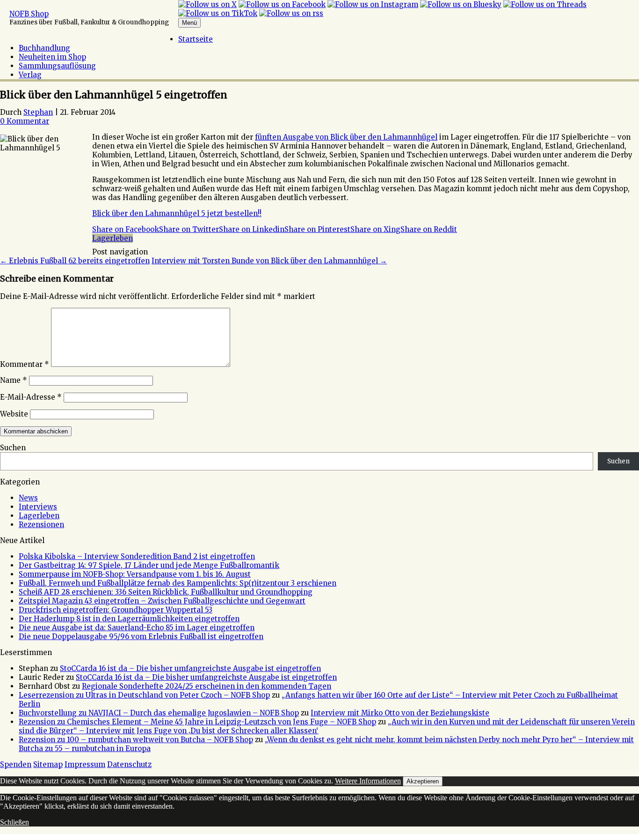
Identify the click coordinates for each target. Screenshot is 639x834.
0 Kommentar (24, 121)
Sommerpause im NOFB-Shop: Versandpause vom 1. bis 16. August (135, 574)
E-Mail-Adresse (31, 397)
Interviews (38, 506)
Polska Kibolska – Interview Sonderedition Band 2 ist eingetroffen (137, 556)
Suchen (13, 447)
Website (14, 414)
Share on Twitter (189, 229)
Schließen (14, 822)
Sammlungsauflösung (57, 65)
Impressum (85, 764)
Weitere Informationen (368, 781)
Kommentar (24, 364)
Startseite (195, 39)
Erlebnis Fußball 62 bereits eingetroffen (75, 260)
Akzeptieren (423, 781)
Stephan (38, 112)
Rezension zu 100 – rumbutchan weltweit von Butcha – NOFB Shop (136, 739)
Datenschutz (129, 764)
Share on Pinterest (317, 229)
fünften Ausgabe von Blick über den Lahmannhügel (346, 137)
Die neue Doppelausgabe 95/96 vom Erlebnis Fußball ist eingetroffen (141, 636)
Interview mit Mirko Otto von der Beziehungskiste (400, 712)
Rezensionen (41, 524)
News (28, 497)
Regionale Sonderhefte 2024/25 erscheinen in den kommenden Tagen (206, 686)
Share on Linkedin (251, 229)
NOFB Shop (29, 13)
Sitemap (48, 764)
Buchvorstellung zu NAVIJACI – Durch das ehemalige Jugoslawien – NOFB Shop (159, 712)
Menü (189, 22)
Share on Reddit (428, 229)
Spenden (15, 764)
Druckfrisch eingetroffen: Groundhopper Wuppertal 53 (115, 609)
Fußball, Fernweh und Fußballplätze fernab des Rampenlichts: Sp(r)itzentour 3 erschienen (177, 583)
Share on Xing (375, 229)
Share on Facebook (125, 229)
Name (13, 380)
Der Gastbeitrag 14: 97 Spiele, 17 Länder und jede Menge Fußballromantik (149, 565)
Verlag (30, 74)
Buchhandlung (44, 48)
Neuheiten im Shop (52, 56)
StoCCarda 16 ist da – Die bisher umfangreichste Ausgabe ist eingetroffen (190, 668)
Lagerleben (112, 238)
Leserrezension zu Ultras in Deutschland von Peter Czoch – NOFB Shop (144, 695)
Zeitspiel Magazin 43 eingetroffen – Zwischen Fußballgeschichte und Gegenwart (162, 600)
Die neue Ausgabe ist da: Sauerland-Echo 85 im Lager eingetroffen (136, 627)
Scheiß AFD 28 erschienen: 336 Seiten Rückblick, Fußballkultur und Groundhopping (165, 592)
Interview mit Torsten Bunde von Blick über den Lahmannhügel (269, 260)
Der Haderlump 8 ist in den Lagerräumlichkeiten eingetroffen (129, 618)
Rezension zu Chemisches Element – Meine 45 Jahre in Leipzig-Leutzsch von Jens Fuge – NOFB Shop (197, 721)
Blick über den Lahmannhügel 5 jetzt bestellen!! (176, 213)
